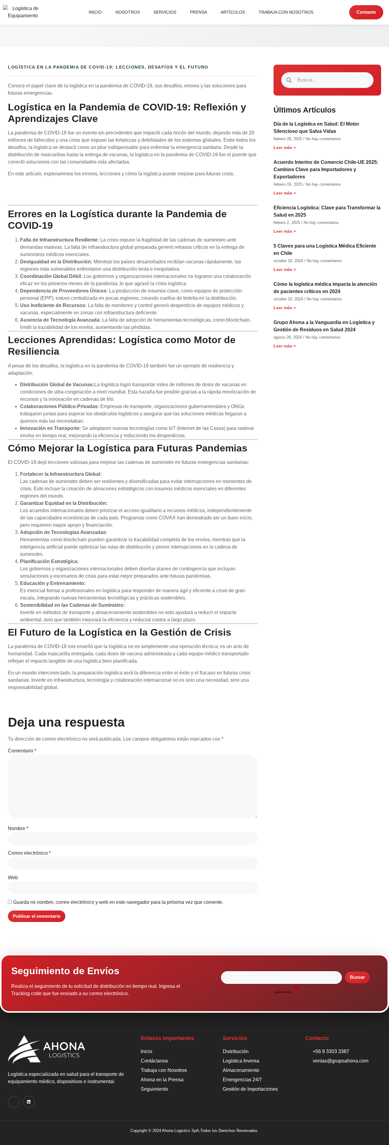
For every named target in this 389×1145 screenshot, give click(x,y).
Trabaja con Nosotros (286, 12)
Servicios (164, 12)
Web (13, 877)
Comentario (22, 750)
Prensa (198, 12)
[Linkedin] (29, 1102)
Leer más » (285, 147)
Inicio (95, 12)
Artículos (233, 12)
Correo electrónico (29, 853)
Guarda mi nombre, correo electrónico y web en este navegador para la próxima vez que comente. (118, 902)
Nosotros (127, 12)
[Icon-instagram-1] (14, 1102)
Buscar (357, 977)
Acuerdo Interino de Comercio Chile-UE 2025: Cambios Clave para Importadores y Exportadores (326, 169)
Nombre (18, 828)
